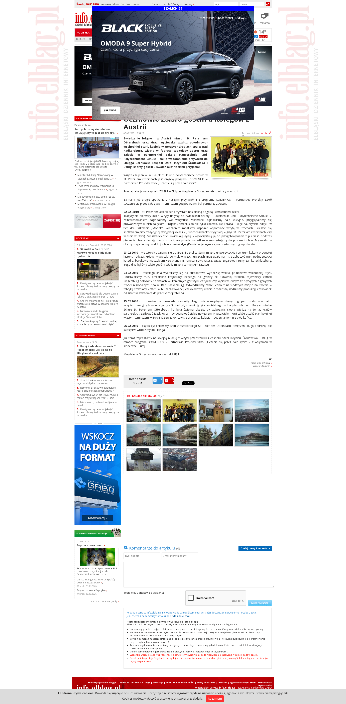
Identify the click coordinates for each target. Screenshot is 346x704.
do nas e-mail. (182, 616)
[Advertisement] (199, 507)
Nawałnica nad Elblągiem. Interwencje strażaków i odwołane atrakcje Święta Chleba (96, 314)
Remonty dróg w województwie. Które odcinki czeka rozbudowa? (96, 389)
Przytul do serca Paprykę (92, 590)
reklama (222, 682)
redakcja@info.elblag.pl (102, 682)
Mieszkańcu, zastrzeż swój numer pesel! (97, 403)
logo (147, 682)
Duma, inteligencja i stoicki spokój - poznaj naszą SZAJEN (96, 581)
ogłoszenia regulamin (243, 682)
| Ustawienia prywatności (264, 684)
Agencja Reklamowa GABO (256, 687)
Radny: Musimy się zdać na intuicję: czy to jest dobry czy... (96, 131)
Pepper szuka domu (91, 545)
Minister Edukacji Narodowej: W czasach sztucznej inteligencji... (95, 176)
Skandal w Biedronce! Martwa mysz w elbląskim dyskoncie (94, 252)
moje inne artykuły (261, 362)
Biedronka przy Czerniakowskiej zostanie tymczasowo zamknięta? (97, 323)
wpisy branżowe (206, 682)
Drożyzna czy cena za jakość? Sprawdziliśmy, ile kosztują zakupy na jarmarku (98, 286)
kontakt (124, 682)
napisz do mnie (262, 366)
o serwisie (137, 682)
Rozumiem (215, 698)
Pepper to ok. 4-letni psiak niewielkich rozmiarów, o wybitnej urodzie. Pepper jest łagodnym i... (97, 571)
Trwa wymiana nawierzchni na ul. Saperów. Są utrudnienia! (95, 187)
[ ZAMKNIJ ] (173, 8)
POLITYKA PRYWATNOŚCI (180, 682)
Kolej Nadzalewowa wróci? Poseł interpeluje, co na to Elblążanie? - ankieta (96, 349)
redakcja (158, 682)
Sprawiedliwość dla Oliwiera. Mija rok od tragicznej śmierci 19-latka (97, 295)
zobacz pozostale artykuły (103, 601)
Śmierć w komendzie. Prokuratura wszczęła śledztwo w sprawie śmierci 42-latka (98, 304)
